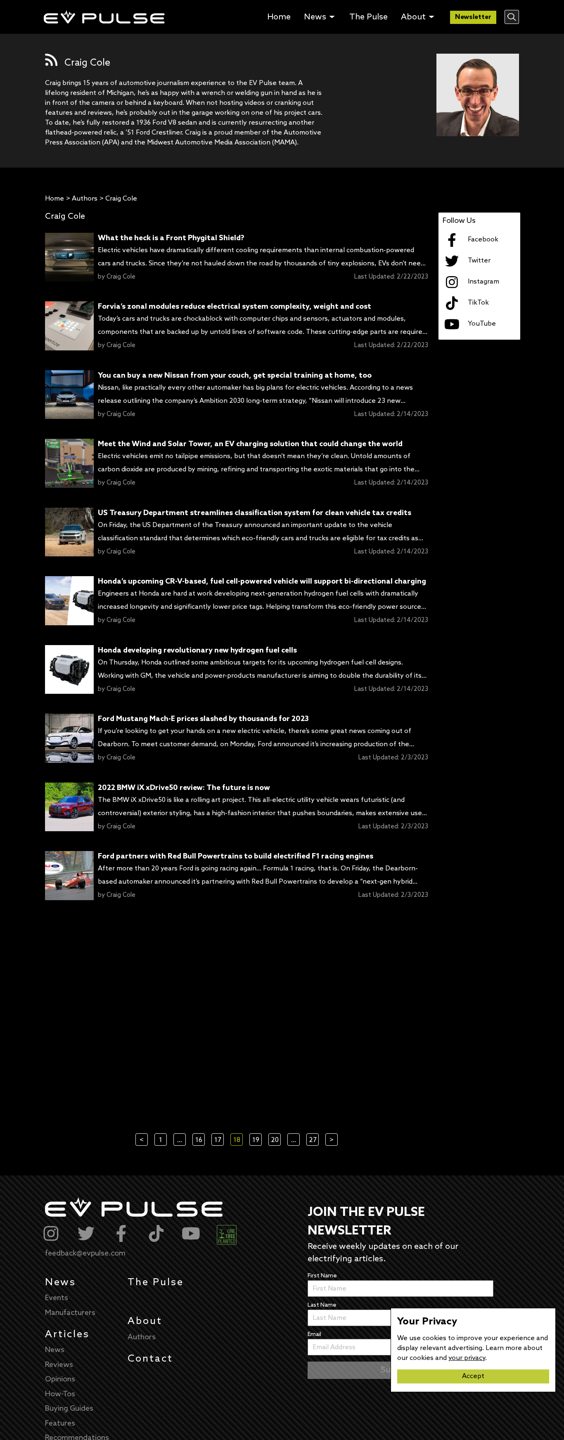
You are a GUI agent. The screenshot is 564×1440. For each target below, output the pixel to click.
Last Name (322, 1305)
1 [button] (160, 1140)
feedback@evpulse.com (85, 1253)
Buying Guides (69, 1408)
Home (54, 199)
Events (56, 1298)
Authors (84, 199)
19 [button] (255, 1140)
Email (314, 1334)
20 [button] (275, 1140)
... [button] (179, 1140)
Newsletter (473, 17)
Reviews (59, 1364)
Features (60, 1423)
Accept (473, 1376)
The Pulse (156, 1283)
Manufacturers (70, 1312)
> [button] (331, 1140)
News (60, 1283)
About (145, 1321)
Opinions (60, 1379)
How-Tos (60, 1394)
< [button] (142, 1140)
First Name (322, 1275)
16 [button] (198, 1140)
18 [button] (236, 1140)
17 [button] (217, 1140)
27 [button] (313, 1140)
